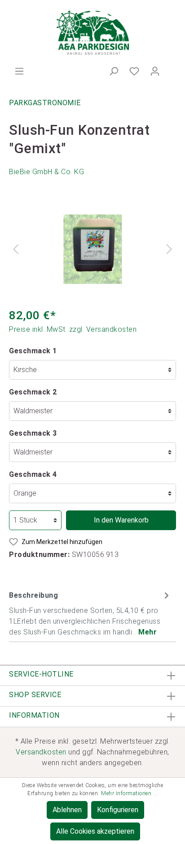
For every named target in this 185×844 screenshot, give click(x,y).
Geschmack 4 (33, 474)
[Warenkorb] (170, 68)
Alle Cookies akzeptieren (95, 831)
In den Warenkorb (121, 520)
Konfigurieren (117, 809)
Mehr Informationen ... (129, 793)
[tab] (90, 612)
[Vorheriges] (15, 249)
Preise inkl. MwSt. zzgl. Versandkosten (73, 329)
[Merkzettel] (134, 71)
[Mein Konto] (155, 71)
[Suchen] (113, 71)
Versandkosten (41, 752)
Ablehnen (67, 809)
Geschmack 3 (33, 433)
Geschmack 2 (33, 392)
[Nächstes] (169, 249)
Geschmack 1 (33, 351)
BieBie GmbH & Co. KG (46, 171)
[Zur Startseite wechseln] (92, 33)
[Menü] (19, 71)
